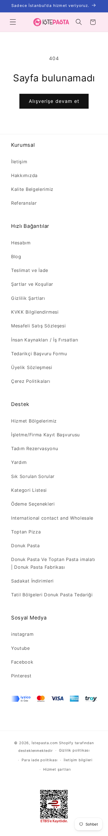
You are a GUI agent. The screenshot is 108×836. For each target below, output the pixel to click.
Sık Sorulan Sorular (33, 476)
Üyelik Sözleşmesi (31, 367)
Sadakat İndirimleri (32, 581)
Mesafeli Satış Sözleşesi (38, 325)
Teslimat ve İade (29, 270)
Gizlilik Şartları (28, 298)
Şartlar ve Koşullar (32, 284)
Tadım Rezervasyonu (34, 448)
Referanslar (24, 203)
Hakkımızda (24, 175)
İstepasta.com (45, 743)
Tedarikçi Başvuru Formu (39, 353)
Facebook (22, 662)
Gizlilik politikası (74, 750)
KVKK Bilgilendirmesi (35, 312)
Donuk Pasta (25, 545)
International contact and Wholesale (52, 518)
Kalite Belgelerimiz (32, 189)
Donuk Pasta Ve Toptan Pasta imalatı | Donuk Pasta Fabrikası (53, 563)
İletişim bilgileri (78, 760)
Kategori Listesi (29, 490)
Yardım (19, 462)
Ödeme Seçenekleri (33, 504)
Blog (16, 256)
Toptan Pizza (26, 532)
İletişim (19, 161)
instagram (22, 634)
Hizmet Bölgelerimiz (34, 421)
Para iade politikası (40, 760)
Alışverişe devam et (54, 101)
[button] (13, 22)
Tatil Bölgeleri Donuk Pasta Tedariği (52, 594)
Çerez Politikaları (30, 381)
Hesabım (21, 242)
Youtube (20, 648)
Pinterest (21, 676)
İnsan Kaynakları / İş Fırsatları (44, 340)
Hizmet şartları (57, 769)
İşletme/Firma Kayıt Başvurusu (45, 434)
